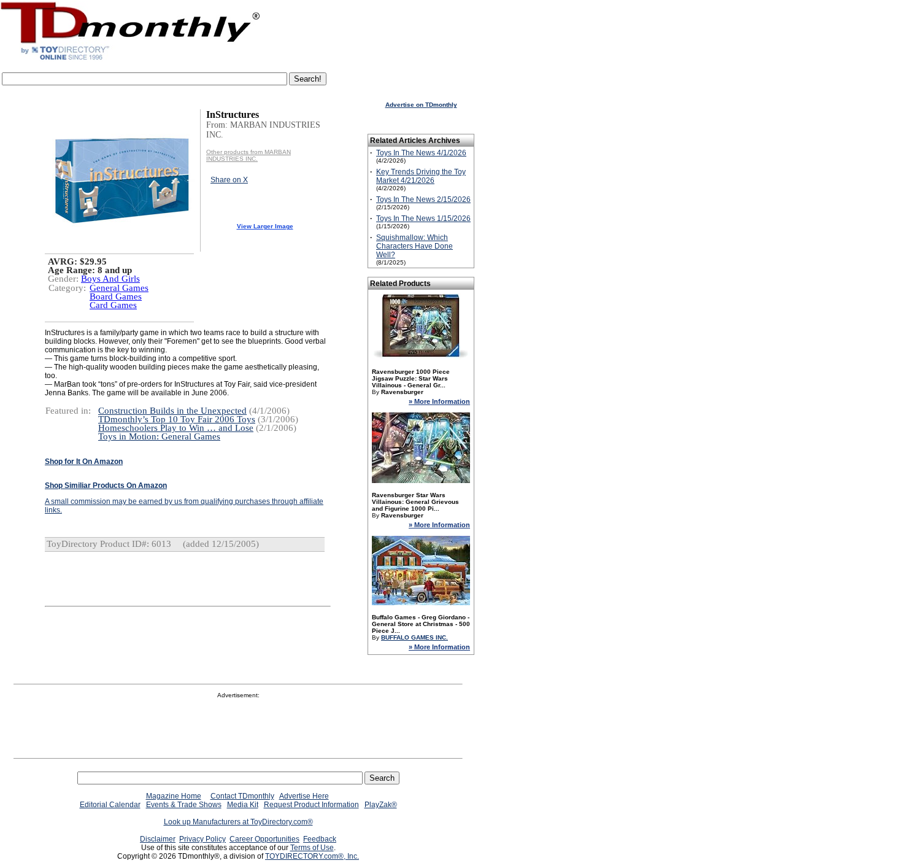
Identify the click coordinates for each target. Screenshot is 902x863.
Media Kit (242, 804)
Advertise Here (304, 796)
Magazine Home (173, 796)
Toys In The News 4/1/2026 (421, 153)
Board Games (116, 296)
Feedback (319, 839)
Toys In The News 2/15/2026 (423, 199)
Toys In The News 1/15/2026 (423, 218)
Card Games (113, 305)
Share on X (229, 180)
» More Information (439, 401)
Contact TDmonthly (242, 796)
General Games (119, 288)
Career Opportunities (264, 839)
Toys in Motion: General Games (159, 436)
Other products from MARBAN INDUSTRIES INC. (248, 155)
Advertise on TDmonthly (421, 104)
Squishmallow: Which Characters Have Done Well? (414, 246)
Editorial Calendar (110, 804)
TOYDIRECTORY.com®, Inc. (312, 856)
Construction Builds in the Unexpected (172, 411)
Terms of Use (312, 847)
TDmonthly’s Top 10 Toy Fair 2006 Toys (176, 419)
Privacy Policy (202, 839)
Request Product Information (311, 804)
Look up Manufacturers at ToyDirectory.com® (238, 822)
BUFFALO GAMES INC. (414, 637)
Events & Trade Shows (184, 804)
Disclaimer (157, 839)
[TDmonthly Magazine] (130, 59)
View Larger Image (265, 226)
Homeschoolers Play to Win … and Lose (175, 428)
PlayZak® (380, 804)
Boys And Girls (110, 279)
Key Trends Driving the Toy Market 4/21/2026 (421, 176)
